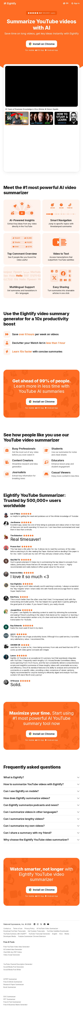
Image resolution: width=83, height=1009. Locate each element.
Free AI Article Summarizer (12, 982)
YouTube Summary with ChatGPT (15, 934)
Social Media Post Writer (12, 969)
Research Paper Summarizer (13, 984)
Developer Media (9, 936)
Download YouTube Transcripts (14, 931)
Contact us (7, 928)
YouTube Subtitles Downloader (58, 931)
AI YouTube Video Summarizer (47, 928)
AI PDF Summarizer (10, 979)
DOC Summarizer (9, 996)
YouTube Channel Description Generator (17, 964)
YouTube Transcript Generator (39, 934)
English (54, 934)
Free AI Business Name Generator (15, 1005)
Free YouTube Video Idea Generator (16, 947)
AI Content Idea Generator (12, 949)
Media (67, 934)
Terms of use (17, 928)
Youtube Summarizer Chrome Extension (32, 936)
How (61, 934)
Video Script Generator (11, 955)
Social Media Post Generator (13, 967)
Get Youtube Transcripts (36, 931)
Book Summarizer (9, 987)
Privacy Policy (29, 928)
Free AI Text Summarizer (12, 1002)
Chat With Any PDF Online (12, 952)
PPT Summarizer (9, 999)
